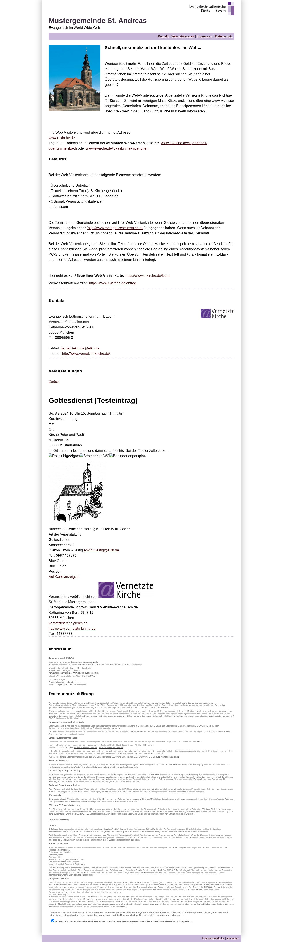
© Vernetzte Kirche (213, 938)
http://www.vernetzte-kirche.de (72, 628)
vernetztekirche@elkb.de (80, 348)
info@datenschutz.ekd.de (85, 747)
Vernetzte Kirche (90, 662)
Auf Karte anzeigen (64, 577)
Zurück (54, 382)
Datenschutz (224, 36)
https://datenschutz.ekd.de (111, 747)
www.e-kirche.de (62, 138)
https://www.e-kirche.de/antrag (112, 283)
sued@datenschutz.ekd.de (168, 757)
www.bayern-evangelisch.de (86, 673)
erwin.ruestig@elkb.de (101, 550)
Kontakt (163, 36)
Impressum (204, 36)
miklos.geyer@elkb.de (66, 682)
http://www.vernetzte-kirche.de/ (86, 353)
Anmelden (233, 938)
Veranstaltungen (182, 36)
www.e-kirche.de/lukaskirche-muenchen (117, 148)
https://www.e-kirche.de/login (147, 275)
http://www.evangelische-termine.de (115, 228)
